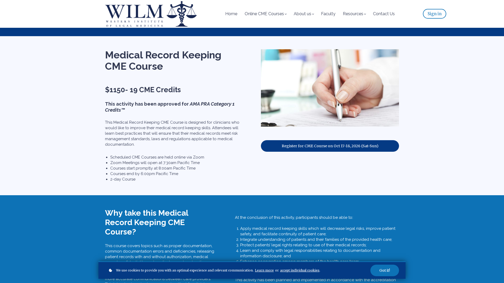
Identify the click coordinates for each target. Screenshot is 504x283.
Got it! (384, 270)
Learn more (264, 270)
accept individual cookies (299, 270)
